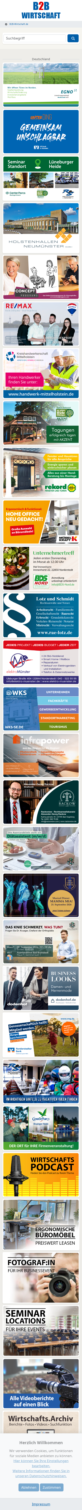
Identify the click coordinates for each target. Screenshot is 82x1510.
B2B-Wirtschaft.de (18, 24)
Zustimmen (52, 1487)
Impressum (41, 1504)
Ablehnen (28, 1487)
